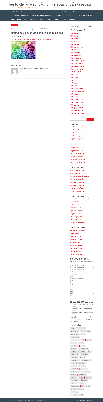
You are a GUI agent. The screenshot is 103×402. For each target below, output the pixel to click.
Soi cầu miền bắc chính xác (48, 12)
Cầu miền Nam (78, 69)
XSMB (12, 19)
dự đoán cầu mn (75, 337)
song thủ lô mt (75, 242)
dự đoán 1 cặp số (85, 331)
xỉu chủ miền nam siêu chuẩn (80, 199)
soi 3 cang (73, 343)
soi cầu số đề (82, 363)
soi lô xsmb (83, 383)
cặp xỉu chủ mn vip (76, 211)
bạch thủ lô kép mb (76, 136)
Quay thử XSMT (79, 111)
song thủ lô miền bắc (77, 133)
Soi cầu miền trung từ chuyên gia (41, 16)
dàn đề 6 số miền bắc (77, 142)
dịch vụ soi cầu (75, 331)
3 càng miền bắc (75, 173)
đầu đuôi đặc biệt (75, 219)
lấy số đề (88, 340)
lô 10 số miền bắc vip (77, 188)
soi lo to (81, 377)
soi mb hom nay (75, 386)
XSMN (19, 19)
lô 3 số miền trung (76, 254)
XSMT (25, 19)
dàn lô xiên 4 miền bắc (77, 159)
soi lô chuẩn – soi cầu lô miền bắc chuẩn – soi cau (50, 4)
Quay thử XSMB (79, 108)
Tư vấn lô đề (69, 16)
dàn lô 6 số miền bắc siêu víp (79, 176)
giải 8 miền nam (75, 205)
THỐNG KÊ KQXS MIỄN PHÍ (84, 16)
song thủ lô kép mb (76, 139)
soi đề (82, 389)
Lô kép (76, 80)
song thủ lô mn (75, 214)
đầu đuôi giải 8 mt (76, 248)
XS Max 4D (77, 50)
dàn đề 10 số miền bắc (77, 162)
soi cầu (89, 351)
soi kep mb (73, 377)
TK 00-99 (77, 94)
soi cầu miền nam (86, 360)
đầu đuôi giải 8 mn (76, 217)
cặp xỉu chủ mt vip (76, 245)
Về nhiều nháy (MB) (80, 66)
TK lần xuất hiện (79, 91)
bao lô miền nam (75, 208)
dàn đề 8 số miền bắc (77, 145)
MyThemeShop (81, 400)
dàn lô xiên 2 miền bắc (77, 182)
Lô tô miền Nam (78, 99)
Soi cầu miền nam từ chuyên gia (19, 16)
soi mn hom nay (85, 386)
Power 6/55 (77, 53)
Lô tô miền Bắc (78, 97)
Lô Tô (63, 19)
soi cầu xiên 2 (74, 369)
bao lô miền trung (76, 239)
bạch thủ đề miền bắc (77, 148)
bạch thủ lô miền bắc (77, 127)
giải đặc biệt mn (75, 202)
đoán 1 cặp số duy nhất (77, 395)
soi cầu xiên (82, 366)
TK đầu (76, 83)
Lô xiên (76, 77)
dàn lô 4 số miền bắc (77, 157)
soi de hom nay (83, 374)
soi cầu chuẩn (84, 354)
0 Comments (48, 39)
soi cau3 (81, 343)
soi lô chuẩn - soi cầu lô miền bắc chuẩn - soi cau (27, 39)
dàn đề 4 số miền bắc (77, 153)
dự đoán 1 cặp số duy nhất (78, 334)
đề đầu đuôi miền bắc (77, 191)
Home (12, 29)
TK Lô (56, 19)
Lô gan (76, 75)
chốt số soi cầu (81, 328)
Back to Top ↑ (90, 400)
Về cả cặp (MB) (79, 64)
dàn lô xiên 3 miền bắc (77, 185)
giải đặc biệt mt (75, 233)
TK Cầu (48, 19)
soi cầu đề (73, 374)
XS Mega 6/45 (78, 47)
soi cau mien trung (84, 348)
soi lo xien (84, 380)
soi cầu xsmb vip (75, 371)
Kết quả (32, 19)
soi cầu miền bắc (75, 360)
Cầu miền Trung (78, 72)
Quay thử (71, 19)
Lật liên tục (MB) (79, 61)
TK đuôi (76, 86)
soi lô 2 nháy (74, 383)
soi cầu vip (73, 366)
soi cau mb (73, 348)
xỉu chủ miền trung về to (78, 230)
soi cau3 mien (74, 345)
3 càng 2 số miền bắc (77, 170)
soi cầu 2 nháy (74, 354)
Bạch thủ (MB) (78, 58)
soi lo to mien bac (75, 380)
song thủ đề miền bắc (77, 151)
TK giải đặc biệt (78, 89)
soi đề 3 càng (74, 392)
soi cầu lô (82, 357)
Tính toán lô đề (59, 16)
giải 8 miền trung (75, 236)
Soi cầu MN (74, 363)
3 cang (72, 328)
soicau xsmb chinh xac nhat (78, 351)
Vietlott (40, 19)
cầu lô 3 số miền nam (77, 222)
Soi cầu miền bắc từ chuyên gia (67, 12)
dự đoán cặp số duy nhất (77, 340)
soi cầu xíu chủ (86, 371)
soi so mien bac (75, 389)
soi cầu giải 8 (74, 357)
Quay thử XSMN (79, 113)
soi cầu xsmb (83, 369)
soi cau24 (82, 345)
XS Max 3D (77, 55)
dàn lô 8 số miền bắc (77, 179)
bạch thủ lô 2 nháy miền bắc (79, 130)
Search (89, 26)
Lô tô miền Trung (79, 102)
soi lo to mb (88, 377)
